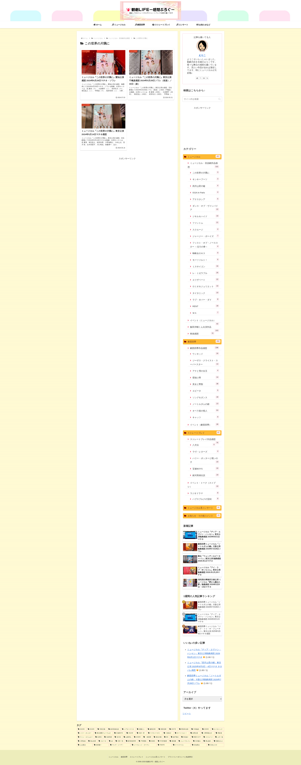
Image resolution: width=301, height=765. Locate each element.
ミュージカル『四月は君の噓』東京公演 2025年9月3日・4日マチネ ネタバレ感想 (204, 666)
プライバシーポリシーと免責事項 (180, 757)
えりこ (202, 55)
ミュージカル (113, 757)
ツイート (186, 713)
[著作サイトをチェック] (197, 78)
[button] (219, 99)
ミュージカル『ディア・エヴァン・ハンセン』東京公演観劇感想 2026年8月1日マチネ (204, 653)
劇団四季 (124, 757)
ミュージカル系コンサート (155, 757)
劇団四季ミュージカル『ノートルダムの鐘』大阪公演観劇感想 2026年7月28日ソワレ (204, 679)
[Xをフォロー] (200, 78)
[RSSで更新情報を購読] (207, 78)
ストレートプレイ (136, 757)
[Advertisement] (127, 176)
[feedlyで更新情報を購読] (203, 78)
